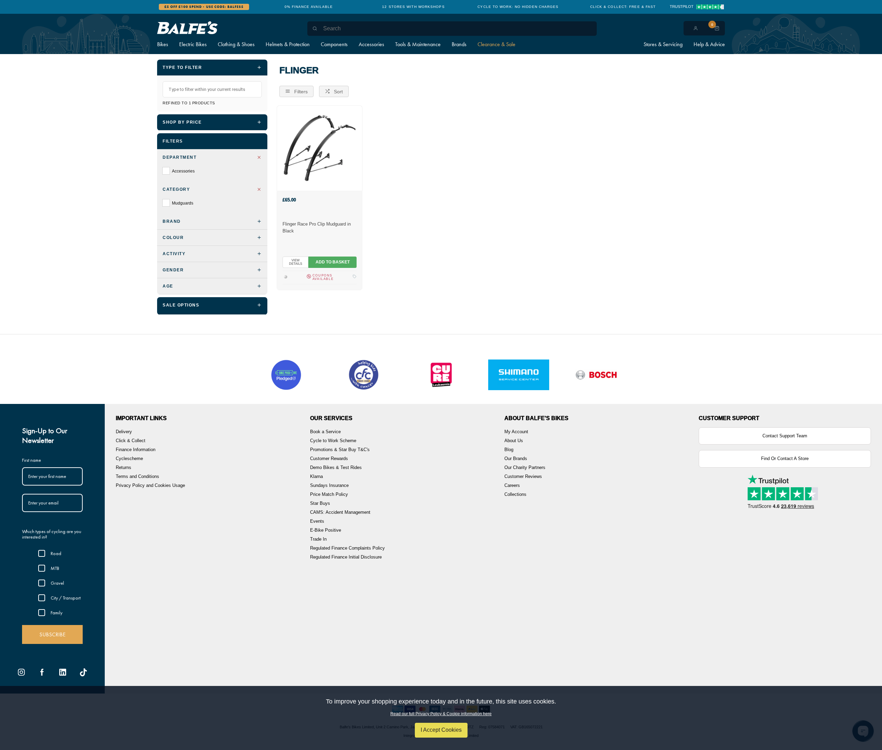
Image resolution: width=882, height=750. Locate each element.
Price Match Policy (329, 494)
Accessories (371, 44)
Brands (459, 44)
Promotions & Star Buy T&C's (340, 449)
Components (334, 44)
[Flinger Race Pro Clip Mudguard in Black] (319, 148)
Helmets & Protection (288, 44)
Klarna (316, 476)
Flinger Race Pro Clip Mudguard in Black (317, 227)
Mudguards (182, 203)
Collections (515, 494)
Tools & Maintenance (418, 44)
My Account (516, 431)
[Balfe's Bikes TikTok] (83, 672)
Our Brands (515, 458)
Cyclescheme (129, 458)
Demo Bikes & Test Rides (336, 467)
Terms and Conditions (137, 476)
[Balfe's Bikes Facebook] (42, 672)
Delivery (124, 431)
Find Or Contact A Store (785, 458)
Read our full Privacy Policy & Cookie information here (441, 714)
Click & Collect (130, 440)
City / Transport (66, 598)
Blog (508, 449)
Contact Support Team (784, 435)
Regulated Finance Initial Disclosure (346, 557)
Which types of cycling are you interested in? (51, 534)
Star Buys (320, 503)
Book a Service (325, 431)
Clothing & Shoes (236, 44)
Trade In (318, 539)
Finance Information (135, 449)
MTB (55, 568)
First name (31, 460)
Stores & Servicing (663, 44)
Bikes (162, 44)
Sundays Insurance (329, 485)
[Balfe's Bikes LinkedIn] (62, 672)
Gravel (57, 583)
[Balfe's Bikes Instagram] (21, 672)
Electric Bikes (193, 44)
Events (317, 521)
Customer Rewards (329, 458)
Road (56, 553)
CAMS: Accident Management (340, 512)
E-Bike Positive (325, 530)
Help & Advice (709, 44)
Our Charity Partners (524, 467)
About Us (513, 440)
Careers (512, 485)
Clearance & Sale (496, 44)
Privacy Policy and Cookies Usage (150, 485)
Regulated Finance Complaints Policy (347, 548)
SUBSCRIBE (52, 634)
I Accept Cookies (441, 730)
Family (56, 613)
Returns (123, 467)
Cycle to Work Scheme (333, 440)
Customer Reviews (523, 476)
